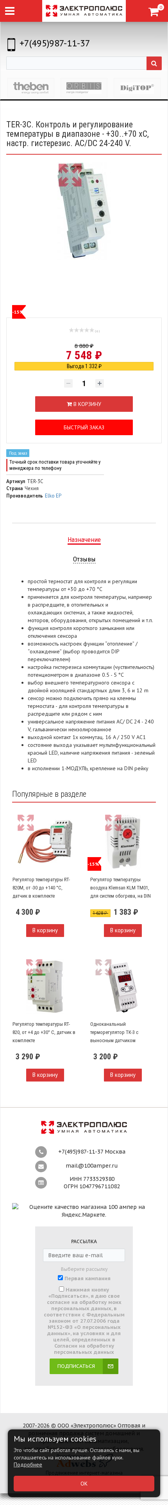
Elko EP (53, 495)
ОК (84, 1483)
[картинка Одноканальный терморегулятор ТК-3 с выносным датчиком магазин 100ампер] (122, 987)
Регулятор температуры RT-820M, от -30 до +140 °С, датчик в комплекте (41, 887)
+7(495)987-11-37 (55, 43)
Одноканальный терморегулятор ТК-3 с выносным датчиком (114, 1032)
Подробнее (28, 1464)
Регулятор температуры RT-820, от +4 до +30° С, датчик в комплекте (44, 1032)
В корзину (45, 930)
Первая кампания (87, 1279)
